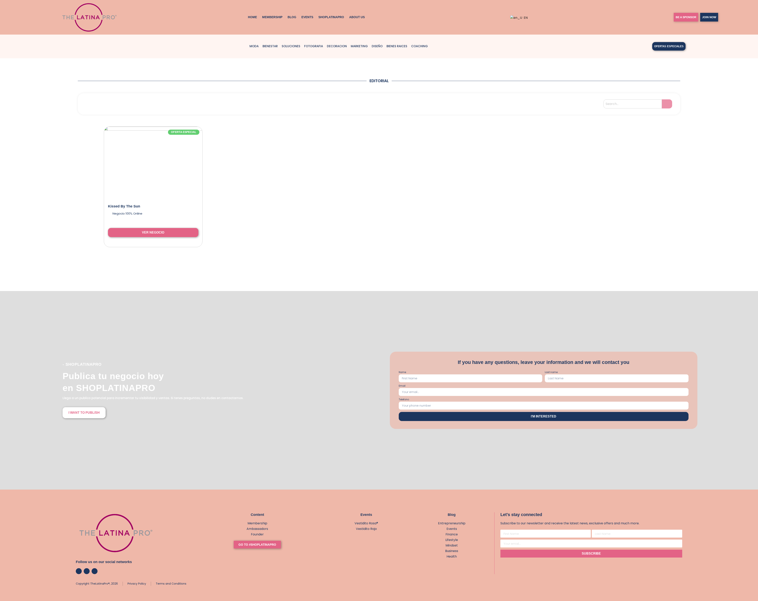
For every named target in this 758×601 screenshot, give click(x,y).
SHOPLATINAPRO (331, 17)
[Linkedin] (95, 571)
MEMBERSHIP (272, 17)
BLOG (292, 17)
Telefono (404, 399)
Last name (551, 372)
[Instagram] (79, 571)
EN (524, 17)
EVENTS (307, 17)
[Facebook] (87, 571)
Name (402, 372)
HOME (252, 17)
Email (402, 386)
